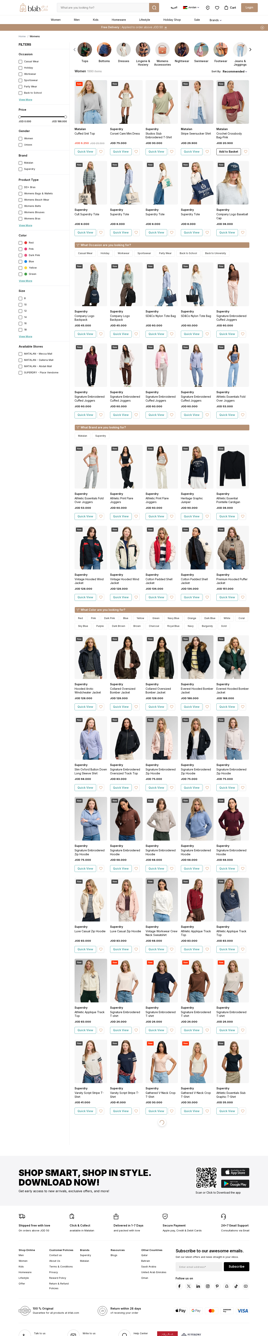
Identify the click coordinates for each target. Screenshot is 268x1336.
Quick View (85, 151)
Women (56, 19)
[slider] (19, 117)
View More (25, 99)
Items (149, 27)
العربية (174, 7)
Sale (197, 19)
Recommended (233, 71)
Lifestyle (144, 19)
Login (249, 7)
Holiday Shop (172, 19)
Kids (95, 19)
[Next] (250, 49)
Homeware (119, 19)
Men (77, 19)
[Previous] (74, 49)
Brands (214, 20)
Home (22, 36)
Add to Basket (228, 151)
